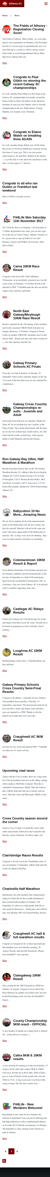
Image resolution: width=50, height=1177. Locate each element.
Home (5, 15)
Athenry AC (15, 3)
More (4, 62)
